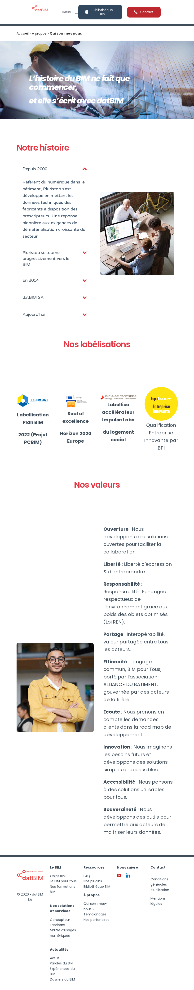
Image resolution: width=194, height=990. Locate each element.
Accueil (23, 33)
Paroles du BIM (61, 963)
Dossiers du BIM (62, 979)
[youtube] (119, 875)
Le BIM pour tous (63, 881)
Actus (54, 958)
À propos (39, 33)
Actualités (59, 949)
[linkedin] (128, 875)
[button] (55, 169)
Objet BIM (58, 876)
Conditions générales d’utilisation (159, 884)
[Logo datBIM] (30, 864)
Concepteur (60, 919)
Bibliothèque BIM (97, 886)
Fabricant (58, 925)
